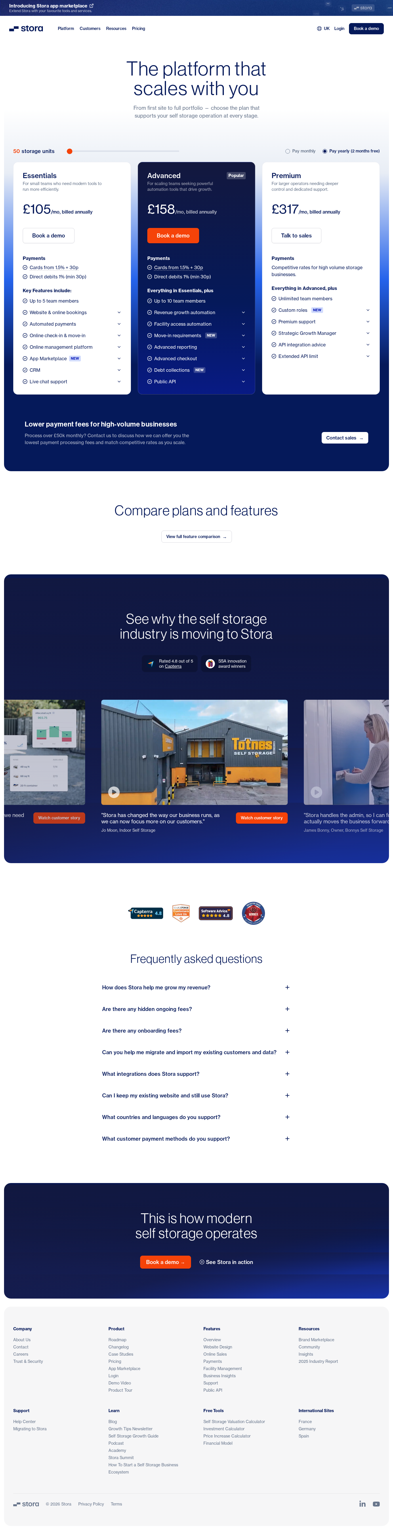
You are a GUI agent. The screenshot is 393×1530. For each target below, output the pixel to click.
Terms (116, 1503)
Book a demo (366, 28)
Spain (304, 1435)
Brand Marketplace (316, 1339)
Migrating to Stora (30, 1428)
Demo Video (119, 1382)
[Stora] (26, 1504)
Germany (307, 1428)
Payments (212, 1361)
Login (339, 28)
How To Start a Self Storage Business (143, 1464)
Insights (306, 1354)
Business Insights (219, 1375)
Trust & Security (28, 1361)
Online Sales (215, 1354)
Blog (112, 1421)
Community (309, 1346)
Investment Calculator (224, 1428)
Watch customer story (59, 817)
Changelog (118, 1346)
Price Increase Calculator (227, 1435)
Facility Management (222, 1368)
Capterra (173, 666)
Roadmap (117, 1339)
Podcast (116, 1443)
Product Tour (120, 1390)
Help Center (24, 1421)
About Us (21, 1339)
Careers (20, 1354)
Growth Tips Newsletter (130, 1428)
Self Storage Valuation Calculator (234, 1421)
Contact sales (345, 438)
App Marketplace (124, 1368)
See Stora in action (229, 1262)
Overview (212, 1339)
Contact (20, 1346)
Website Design (217, 1346)
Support (210, 1382)
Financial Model (217, 1443)
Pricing (138, 28)
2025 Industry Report (318, 1361)
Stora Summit (121, 1457)
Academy (117, 1450)
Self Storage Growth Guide (133, 1435)
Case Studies (120, 1354)
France (305, 1421)
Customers (90, 28)
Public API (212, 1390)
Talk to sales (296, 235)
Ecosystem (118, 1471)
